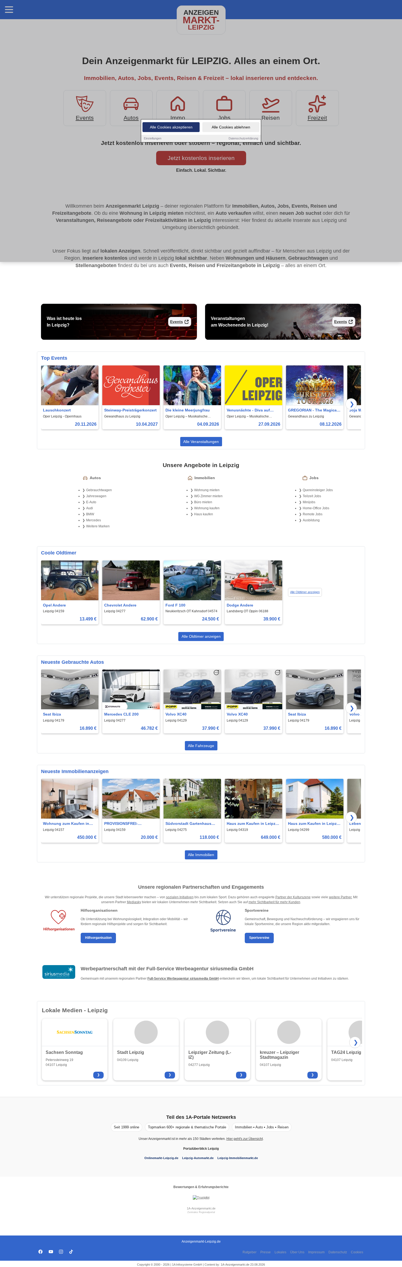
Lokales (280, 1252)
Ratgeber (250, 1252)
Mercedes (93, 520)
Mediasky (134, 902)
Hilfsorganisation (98, 938)
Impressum (316, 1252)
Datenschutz (337, 1252)
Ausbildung (311, 520)
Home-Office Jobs (316, 508)
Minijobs (309, 502)
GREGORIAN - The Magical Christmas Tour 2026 (313, 410)
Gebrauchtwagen (99, 490)
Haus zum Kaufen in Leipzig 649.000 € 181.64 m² (253, 823)
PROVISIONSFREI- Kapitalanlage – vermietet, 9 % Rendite (130, 823)
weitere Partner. (340, 897)
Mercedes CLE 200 (121, 714)
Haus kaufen (203, 514)
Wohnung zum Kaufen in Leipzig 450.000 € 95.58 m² (67, 823)
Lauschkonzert (57, 410)
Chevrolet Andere (120, 605)
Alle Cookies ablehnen (231, 127)
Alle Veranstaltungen (201, 441)
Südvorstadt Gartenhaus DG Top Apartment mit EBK (190, 823)
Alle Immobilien (201, 855)
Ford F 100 (175, 605)
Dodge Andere (240, 605)
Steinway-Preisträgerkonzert (130, 410)
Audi (89, 508)
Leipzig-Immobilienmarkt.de (237, 1158)
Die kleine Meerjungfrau (187, 410)
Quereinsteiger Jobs (318, 490)
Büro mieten (203, 502)
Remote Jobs (312, 514)
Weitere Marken (98, 526)
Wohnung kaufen (207, 508)
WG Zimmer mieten (208, 496)
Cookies (357, 1252)
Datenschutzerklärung (243, 138)
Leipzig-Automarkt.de (198, 1158)
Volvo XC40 (176, 714)
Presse (265, 1252)
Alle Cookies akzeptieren (171, 127)
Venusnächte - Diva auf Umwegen (248, 410)
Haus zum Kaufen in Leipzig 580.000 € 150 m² (314, 823)
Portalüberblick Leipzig (201, 1149)
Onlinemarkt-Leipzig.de (161, 1158)
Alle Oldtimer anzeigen (305, 592)
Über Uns (297, 1252)
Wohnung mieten (207, 490)
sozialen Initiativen (180, 897)
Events (176, 321)
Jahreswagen (96, 496)
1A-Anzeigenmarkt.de (201, 1208)
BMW (90, 514)
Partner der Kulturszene (293, 897)
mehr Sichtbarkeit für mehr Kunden (274, 902)
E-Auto (91, 502)
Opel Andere (54, 605)
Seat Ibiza (52, 714)
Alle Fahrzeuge (201, 745)
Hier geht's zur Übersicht (244, 1139)
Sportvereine (259, 938)
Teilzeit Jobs (312, 496)
